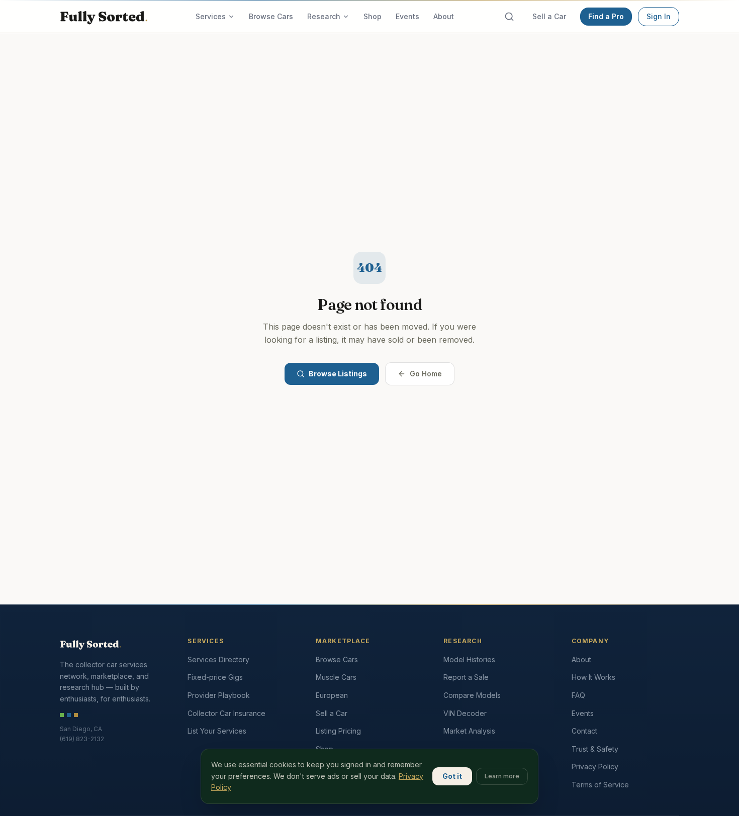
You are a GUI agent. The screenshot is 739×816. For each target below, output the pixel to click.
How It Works (593, 677)
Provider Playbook (219, 695)
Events (407, 16)
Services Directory (218, 659)
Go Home (426, 373)
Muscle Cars (336, 677)
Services (211, 16)
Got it (452, 776)
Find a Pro (606, 16)
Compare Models (472, 695)
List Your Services (217, 731)
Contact (584, 731)
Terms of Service (600, 784)
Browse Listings (338, 373)
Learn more (502, 776)
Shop (372, 16)
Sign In (658, 16)
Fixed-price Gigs (215, 677)
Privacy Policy (595, 766)
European (332, 695)
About (443, 16)
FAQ (578, 695)
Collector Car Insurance (226, 713)
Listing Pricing (338, 731)
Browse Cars (271, 16)
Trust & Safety (595, 749)
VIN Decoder (465, 713)
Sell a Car (549, 16)
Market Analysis (469, 731)
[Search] (509, 17)
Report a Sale (466, 677)
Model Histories (469, 659)
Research (323, 16)
